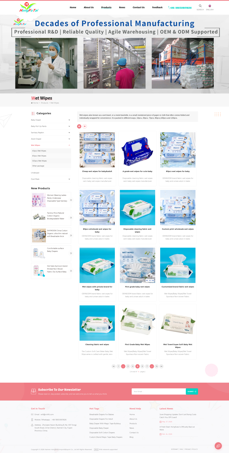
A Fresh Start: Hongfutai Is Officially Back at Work (177, 428)
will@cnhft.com (47, 414)
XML (181, 449)
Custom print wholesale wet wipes (178, 229)
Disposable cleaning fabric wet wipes (137, 230)
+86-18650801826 (181, 7)
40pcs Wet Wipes (39, 151)
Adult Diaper (36, 139)
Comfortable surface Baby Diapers (55, 249)
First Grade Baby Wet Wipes (137, 344)
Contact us (139, 7)
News (122, 7)
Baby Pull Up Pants (38, 126)
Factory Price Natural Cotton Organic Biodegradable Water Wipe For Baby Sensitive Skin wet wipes (57, 216)
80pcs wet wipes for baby (178, 171)
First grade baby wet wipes (137, 287)
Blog (131, 437)
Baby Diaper (36, 120)
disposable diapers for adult (101, 419)
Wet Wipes (35, 145)
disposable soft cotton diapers (102, 433)
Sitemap (174, 449)
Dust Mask (35, 179)
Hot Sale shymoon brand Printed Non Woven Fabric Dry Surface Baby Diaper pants (57, 269)
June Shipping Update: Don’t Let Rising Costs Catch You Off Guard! (178, 415)
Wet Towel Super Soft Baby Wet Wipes (177, 345)
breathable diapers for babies (101, 414)
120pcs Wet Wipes (39, 161)
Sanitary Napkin (37, 133)
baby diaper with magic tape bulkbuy (105, 423)
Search (200, 10)
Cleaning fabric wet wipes (97, 344)
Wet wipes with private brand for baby (97, 288)
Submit (191, 391)
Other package (38, 166)
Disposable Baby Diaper (99, 428)
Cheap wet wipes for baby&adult (97, 171)
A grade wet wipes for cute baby (137, 171)
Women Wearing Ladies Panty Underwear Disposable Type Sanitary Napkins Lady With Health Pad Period (57, 198)
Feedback (157, 7)
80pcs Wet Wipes (39, 156)
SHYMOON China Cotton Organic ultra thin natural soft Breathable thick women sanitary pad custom (57, 234)
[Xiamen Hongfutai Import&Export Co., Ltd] (29, 7)
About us (89, 7)
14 (156, 366)
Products (106, 7)
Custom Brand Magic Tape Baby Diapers (105, 437)
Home (73, 7)
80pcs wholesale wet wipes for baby (97, 230)
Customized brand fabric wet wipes (178, 287)
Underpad (35, 173)
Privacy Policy (191, 449)
